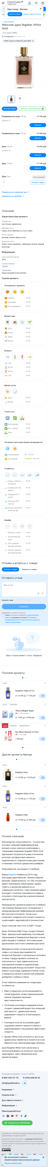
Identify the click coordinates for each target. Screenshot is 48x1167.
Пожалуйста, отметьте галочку (13, 613)
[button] (4, 99)
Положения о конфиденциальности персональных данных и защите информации (22, 620)
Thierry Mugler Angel (24, 711)
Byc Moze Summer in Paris (27, 732)
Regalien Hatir (21, 815)
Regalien (12, 874)
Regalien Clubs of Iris (24, 691)
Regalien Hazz (21, 772)
